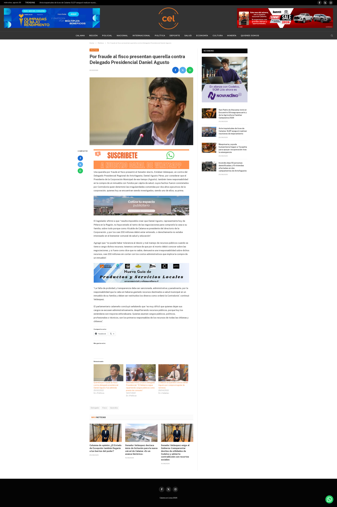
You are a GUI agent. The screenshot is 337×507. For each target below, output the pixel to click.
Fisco (104, 408)
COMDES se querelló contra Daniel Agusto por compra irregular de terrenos (173, 385)
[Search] (331, 36)
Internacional (141, 35)
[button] (329, 499)
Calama (80, 35)
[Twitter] (80, 164)
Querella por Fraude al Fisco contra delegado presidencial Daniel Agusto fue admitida (106, 385)
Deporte (175, 35)
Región (93, 35)
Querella (114, 408)
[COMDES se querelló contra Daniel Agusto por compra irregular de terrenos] (173, 372)
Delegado (95, 408)
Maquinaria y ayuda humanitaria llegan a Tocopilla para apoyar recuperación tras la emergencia (233, 148)
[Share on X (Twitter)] (182, 70)
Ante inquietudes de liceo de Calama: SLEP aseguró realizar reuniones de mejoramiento (69, 3)
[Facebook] (80, 158)
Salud (188, 35)
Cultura (218, 35)
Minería (231, 35)
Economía (202, 35)
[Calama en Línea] (168, 18)
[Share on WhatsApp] (190, 70)
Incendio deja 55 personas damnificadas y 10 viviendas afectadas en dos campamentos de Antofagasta (233, 167)
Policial (107, 35)
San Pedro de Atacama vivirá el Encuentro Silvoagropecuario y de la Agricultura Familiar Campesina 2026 (233, 114)
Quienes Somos (250, 35)
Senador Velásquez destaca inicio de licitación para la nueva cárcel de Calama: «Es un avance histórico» (141, 449)
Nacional (122, 35)
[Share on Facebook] (175, 70)
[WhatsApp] (80, 170)
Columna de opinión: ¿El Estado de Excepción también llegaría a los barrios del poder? (106, 448)
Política (160, 35)
